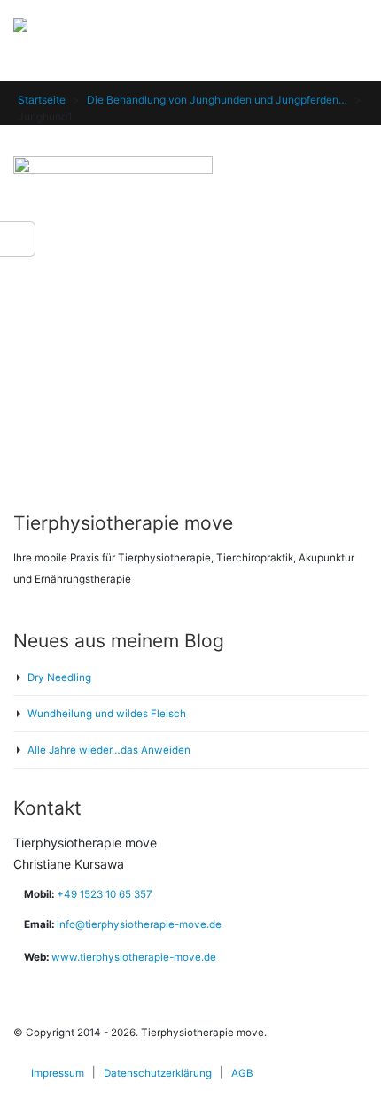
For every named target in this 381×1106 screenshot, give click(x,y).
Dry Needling (59, 677)
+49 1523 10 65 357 (103, 894)
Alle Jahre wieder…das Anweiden (108, 750)
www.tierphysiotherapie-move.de (133, 957)
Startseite (42, 99)
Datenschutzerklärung (158, 1073)
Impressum (57, 1073)
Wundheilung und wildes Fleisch (106, 714)
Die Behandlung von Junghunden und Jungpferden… (217, 99)
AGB (242, 1073)
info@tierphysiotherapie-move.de (139, 924)
